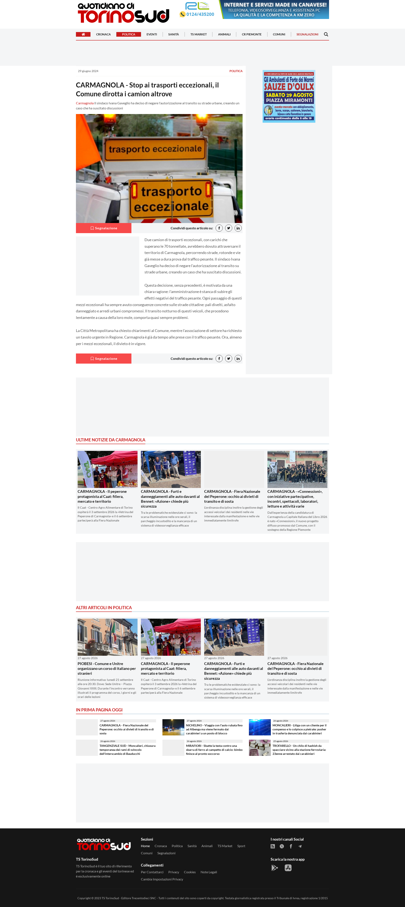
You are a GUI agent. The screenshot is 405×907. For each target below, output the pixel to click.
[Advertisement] (289, 155)
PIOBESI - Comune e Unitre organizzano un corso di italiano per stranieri (107, 668)
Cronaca (103, 34)
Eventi (152, 34)
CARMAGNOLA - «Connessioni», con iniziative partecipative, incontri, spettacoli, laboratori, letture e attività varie (295, 498)
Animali (224, 34)
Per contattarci (152, 872)
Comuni (279, 34)
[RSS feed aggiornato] (273, 846)
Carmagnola (85, 103)
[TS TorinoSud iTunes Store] (288, 868)
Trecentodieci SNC (144, 898)
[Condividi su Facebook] (219, 228)
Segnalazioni (307, 34)
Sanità (173, 34)
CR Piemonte (252, 34)
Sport (241, 846)
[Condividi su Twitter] (228, 228)
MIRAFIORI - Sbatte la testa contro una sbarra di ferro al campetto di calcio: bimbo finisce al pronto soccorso (214, 749)
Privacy (173, 872)
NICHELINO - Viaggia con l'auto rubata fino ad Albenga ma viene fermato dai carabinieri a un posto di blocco (214, 729)
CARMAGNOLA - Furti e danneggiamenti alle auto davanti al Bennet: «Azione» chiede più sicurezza (170, 498)
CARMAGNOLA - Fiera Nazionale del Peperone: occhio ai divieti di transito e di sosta (232, 496)
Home (145, 846)
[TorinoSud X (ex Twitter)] (282, 846)
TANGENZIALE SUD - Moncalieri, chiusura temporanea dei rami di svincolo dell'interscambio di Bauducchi (127, 749)
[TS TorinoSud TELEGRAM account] (300, 846)
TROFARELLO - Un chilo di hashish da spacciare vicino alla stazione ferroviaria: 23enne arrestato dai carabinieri (299, 749)
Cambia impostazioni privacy (162, 879)
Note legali (209, 872)
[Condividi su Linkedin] (238, 228)
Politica (128, 34)
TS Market (198, 34)
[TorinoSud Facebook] (291, 846)
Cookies (190, 872)
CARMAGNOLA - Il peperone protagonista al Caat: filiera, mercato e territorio (102, 496)
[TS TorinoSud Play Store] (275, 868)
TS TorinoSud (110, 898)
